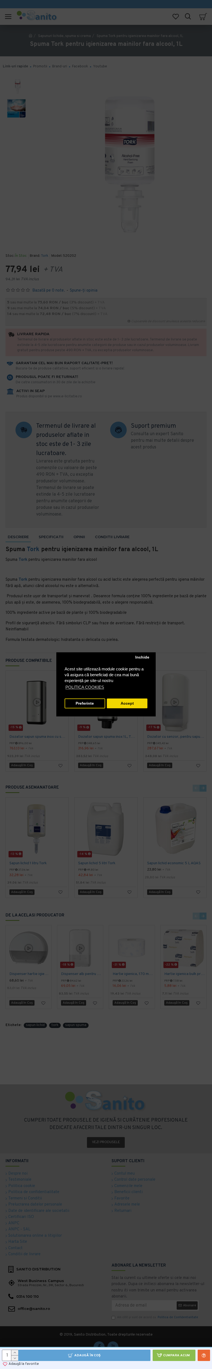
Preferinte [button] (85, 703)
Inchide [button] (142, 657)
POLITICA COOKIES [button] (84, 687)
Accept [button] (127, 703)
